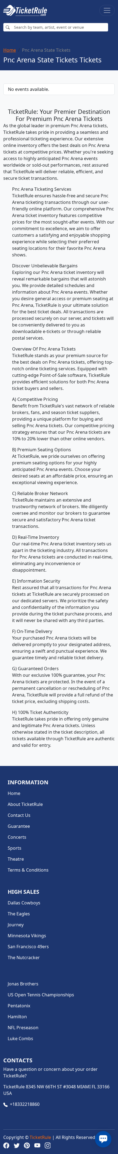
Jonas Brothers (23, 984)
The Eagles (19, 914)
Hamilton (17, 1017)
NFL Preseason (23, 1028)
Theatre (16, 859)
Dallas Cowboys (24, 903)
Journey (16, 925)
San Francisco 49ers (28, 947)
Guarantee (19, 826)
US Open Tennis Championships (41, 995)
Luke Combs (20, 1039)
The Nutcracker (24, 958)
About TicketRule (25, 804)
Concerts (17, 837)
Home (9, 50)
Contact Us (19, 815)
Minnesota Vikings (27, 936)
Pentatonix (19, 1006)
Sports (14, 848)
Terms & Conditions (28, 870)
